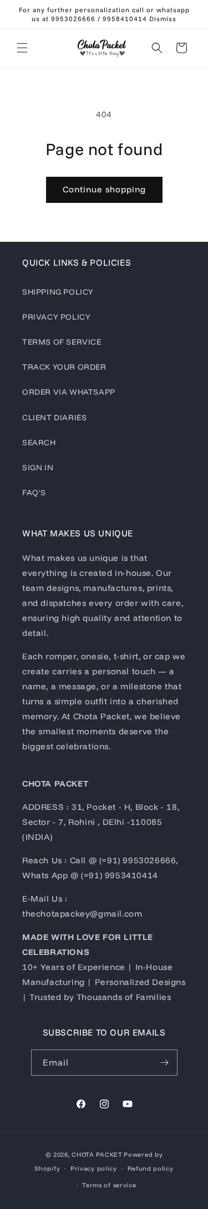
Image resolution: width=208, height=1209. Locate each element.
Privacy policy (93, 1168)
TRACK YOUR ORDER (64, 367)
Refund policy (151, 1168)
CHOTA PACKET (97, 1154)
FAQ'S (34, 492)
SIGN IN (37, 467)
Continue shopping (104, 189)
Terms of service (109, 1185)
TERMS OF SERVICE (62, 342)
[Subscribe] (165, 1062)
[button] (22, 48)
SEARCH (39, 442)
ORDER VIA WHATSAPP (68, 392)
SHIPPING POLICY (58, 292)
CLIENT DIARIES (54, 417)
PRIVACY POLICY (56, 317)
